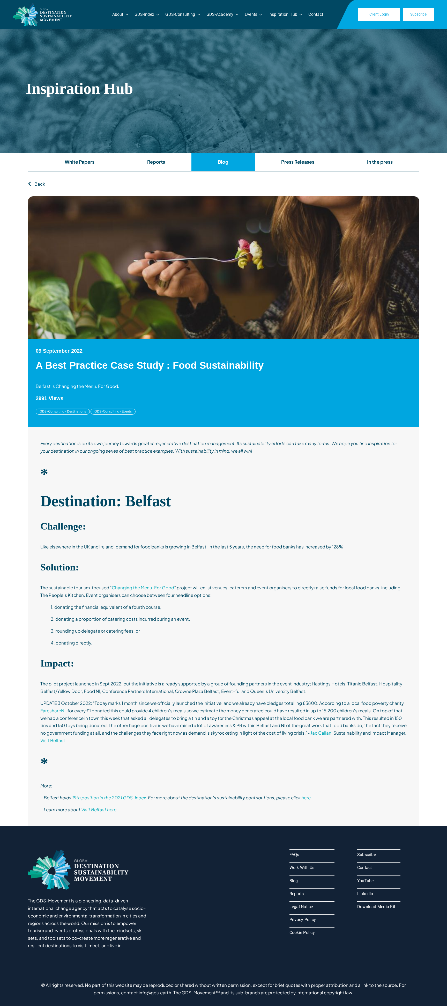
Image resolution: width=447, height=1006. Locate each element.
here (306, 797)
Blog (223, 162)
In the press (380, 162)
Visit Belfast (52, 740)
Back (39, 184)
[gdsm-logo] (43, 5)
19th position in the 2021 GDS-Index (109, 797)
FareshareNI (52, 710)
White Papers (79, 162)
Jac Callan (320, 733)
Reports (156, 162)
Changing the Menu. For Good (143, 587)
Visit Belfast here (98, 809)
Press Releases (297, 162)
